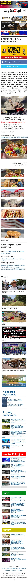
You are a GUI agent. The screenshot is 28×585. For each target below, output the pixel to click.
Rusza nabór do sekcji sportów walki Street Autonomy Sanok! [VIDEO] (18, 499)
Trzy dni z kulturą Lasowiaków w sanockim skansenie (17, 554)
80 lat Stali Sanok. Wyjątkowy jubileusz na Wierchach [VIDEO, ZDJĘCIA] (17, 511)
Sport (6, 493)
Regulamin (8, 570)
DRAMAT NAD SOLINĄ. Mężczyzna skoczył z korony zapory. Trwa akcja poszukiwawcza (18, 472)
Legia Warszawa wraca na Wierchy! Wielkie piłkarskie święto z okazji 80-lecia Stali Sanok (18, 522)
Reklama (14, 570)
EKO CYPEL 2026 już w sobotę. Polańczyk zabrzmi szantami (18, 421)
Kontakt (20, 570)
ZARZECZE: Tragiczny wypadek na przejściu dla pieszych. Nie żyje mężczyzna (17, 466)
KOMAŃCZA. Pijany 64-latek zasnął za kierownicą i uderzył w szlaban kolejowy (18, 460)
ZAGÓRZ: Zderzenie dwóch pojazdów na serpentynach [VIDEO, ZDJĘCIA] (11, 307)
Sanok (14, 251)
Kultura (7, 529)
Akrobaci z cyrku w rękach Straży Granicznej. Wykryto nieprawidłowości (18, 483)
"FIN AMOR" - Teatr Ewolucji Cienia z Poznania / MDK (15, 404)
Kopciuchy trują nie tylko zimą (17, 446)
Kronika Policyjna (13, 454)
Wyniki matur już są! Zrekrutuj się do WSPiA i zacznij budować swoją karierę (17, 427)
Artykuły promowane (10, 413)
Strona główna (6, 568)
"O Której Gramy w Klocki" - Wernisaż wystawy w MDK (14, 399)
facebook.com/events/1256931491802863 (14, 137)
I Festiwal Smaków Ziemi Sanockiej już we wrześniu (18, 535)
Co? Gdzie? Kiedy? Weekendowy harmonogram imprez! (18, 559)
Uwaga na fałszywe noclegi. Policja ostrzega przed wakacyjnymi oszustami (18, 478)
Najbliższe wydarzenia (9, 393)
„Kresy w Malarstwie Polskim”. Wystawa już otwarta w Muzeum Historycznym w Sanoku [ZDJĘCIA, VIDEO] (13, 542)
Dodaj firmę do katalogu (18, 568)
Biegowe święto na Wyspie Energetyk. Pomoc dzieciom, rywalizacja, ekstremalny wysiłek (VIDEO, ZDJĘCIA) (13, 267)
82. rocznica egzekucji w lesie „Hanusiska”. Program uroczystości (18, 548)
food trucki (8, 251)
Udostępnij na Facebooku (12, 62)
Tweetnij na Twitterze (11, 66)
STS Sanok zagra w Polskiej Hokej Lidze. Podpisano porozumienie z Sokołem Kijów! (18, 505)
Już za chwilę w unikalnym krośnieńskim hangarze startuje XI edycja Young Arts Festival (18, 441)
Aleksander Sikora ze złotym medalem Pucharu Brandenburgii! (18, 516)
